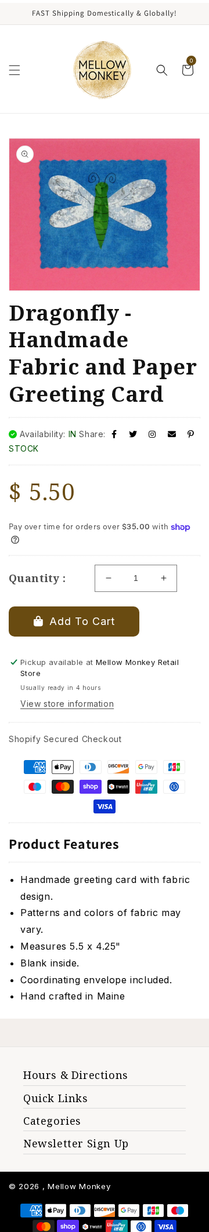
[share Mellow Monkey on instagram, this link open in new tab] (152, 434)
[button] (14, 70)
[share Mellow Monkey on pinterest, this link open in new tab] (191, 434)
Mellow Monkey (79, 1186)
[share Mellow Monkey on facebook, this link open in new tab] (114, 434)
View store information (67, 703)
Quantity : (37, 578)
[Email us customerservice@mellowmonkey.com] (172, 434)
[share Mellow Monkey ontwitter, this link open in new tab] (133, 434)
